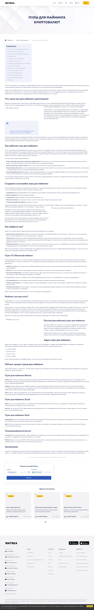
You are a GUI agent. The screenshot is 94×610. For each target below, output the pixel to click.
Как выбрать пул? (12, 56)
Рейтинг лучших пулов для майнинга (16, 68)
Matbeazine (79, 549)
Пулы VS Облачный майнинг (16, 59)
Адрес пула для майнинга (13, 66)
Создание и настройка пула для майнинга (17, 54)
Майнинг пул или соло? (16, 61)
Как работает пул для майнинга (15, 52)
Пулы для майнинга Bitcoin (16, 70)
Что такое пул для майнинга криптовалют (18, 49)
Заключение (10, 80)
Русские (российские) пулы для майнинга (19, 63)
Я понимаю (89, 606)
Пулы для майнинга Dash (15, 75)
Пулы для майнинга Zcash (15, 73)
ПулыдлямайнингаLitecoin (16, 77)
